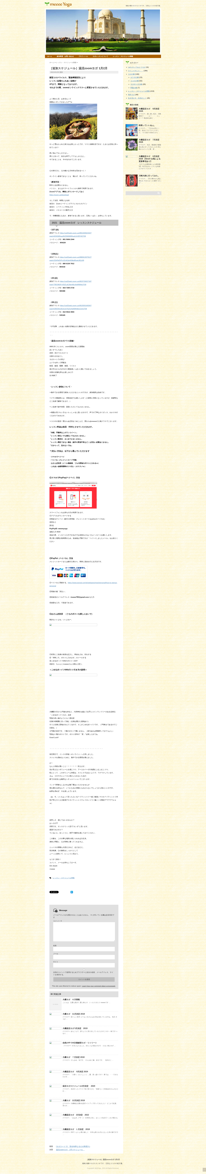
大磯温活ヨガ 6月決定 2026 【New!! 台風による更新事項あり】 (150, 158)
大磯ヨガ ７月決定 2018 (74, 1057)
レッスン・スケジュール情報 (123, 56)
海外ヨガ (131, 95)
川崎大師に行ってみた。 (149, 176)
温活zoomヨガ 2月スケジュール (70, 1150)
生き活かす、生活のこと (137, 98)
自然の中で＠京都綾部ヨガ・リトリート (80, 1043)
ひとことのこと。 (135, 71)
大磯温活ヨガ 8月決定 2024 (76, 1072)
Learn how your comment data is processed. (99, 986)
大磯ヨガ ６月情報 (71, 999)
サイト (55, 962)
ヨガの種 (131, 74)
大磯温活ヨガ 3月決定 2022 (76, 1115)
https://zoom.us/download (59, 195)
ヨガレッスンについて (100, 56)
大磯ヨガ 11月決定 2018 (74, 1014)
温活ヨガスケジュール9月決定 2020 (79, 1086)
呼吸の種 (133, 88)
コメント (57, 921)
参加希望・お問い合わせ (65, 56)
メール (55, 954)
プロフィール (83, 56)
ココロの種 (134, 81)
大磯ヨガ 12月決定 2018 (74, 1100)
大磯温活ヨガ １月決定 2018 (76, 1129)
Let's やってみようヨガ (136, 67)
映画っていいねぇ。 (147, 125)
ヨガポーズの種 (136, 84)
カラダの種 (134, 77)
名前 (55, 946)
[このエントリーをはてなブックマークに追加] (72, 892)
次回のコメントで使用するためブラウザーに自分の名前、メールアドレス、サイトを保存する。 (83, 973)
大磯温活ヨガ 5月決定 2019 (75, 1028)
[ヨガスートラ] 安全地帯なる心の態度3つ (73, 1146)
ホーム (49, 56)
